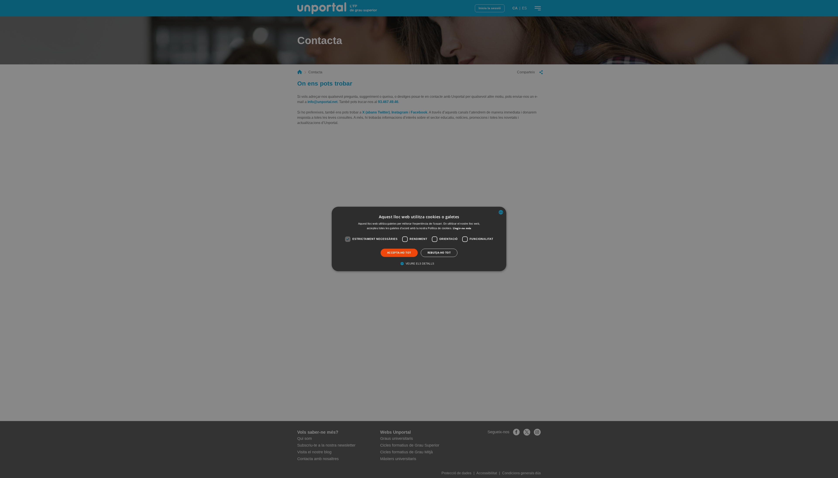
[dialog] (419, 239)
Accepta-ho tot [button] (399, 252)
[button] (419, 263)
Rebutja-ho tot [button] (439, 252)
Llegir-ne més (462, 228)
